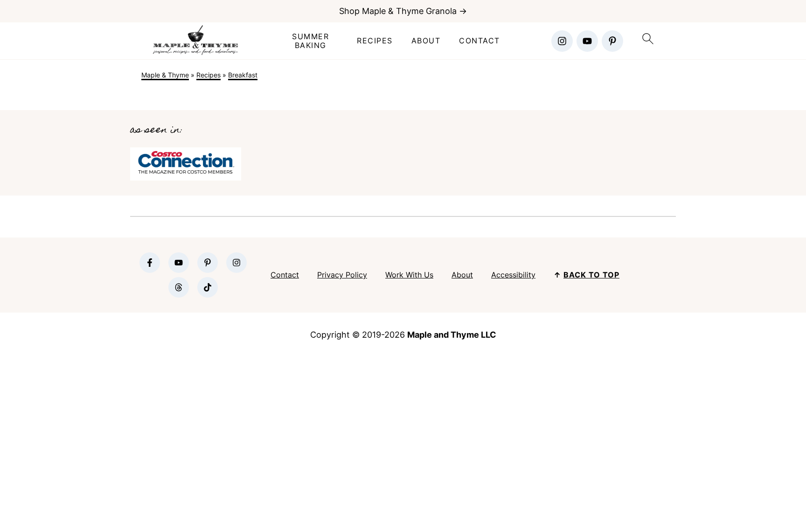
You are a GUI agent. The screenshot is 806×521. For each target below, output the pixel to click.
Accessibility (513, 274)
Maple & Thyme (165, 75)
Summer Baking (310, 41)
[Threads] (178, 287)
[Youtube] (587, 41)
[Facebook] (149, 262)
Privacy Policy (342, 274)
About (426, 40)
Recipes (375, 40)
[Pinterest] (612, 41)
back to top (591, 274)
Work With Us (409, 274)
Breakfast (242, 75)
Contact (479, 40)
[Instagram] (562, 41)
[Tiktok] (207, 287)
